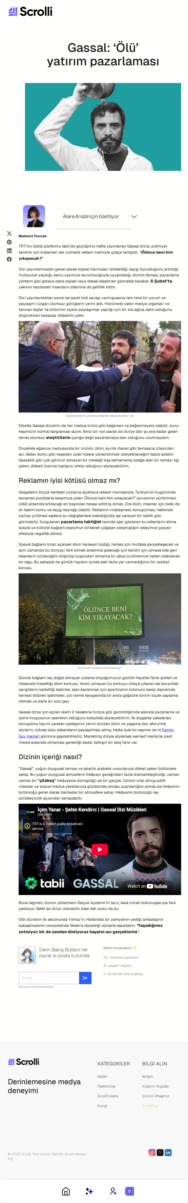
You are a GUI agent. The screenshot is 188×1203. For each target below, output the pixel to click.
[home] (45, 11)
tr (129, 1191)
